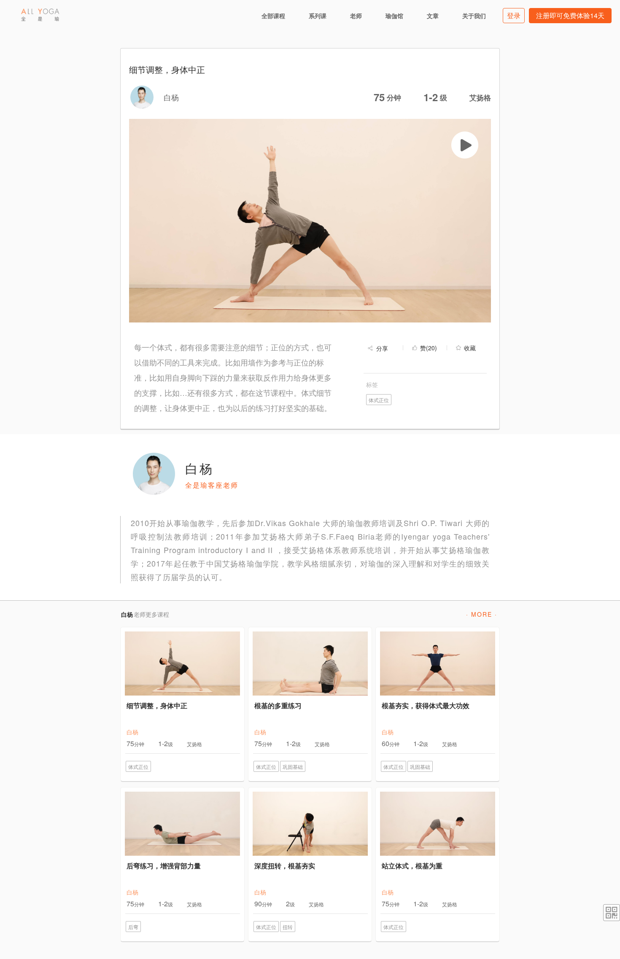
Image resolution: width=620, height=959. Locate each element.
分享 (382, 348)
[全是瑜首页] (40, 14)
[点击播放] (464, 145)
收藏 (470, 348)
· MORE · (481, 614)
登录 (513, 15)
